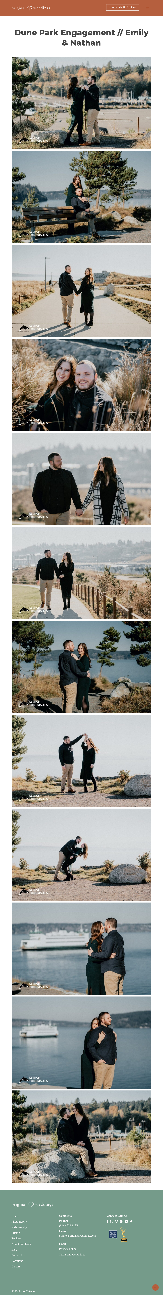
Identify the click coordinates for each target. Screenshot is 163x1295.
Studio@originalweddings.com (77, 1235)
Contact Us (18, 1255)
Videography (19, 1227)
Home (15, 1216)
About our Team (21, 1244)
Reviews (16, 1238)
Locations (17, 1260)
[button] (148, 8)
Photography (19, 1221)
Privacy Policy (67, 1248)
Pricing (15, 1232)
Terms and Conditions (72, 1254)
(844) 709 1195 (68, 1225)
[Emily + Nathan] (81, 103)
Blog (14, 1249)
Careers (15, 1266)
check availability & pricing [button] (123, 7)
